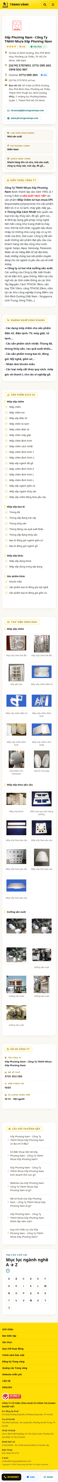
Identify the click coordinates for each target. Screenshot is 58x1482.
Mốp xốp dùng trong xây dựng (25, 566)
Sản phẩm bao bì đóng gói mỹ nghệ (28, 587)
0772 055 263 (41, 65)
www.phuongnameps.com (24, 118)
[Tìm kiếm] (45, 4)
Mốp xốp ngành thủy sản (22, 491)
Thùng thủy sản (17, 523)
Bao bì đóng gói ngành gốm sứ (26, 540)
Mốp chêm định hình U (21, 457)
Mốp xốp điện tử (18, 418)
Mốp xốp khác (15, 555)
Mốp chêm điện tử (19, 429)
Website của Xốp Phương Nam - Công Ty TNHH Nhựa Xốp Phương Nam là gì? (27, 1186)
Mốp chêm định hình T (21, 451)
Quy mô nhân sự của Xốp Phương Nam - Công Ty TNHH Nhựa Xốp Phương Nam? (26, 1233)
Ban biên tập (9, 1335)
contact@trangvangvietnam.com (16, 1461)
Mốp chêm (15, 406)
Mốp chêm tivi (17, 412)
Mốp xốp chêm (15, 401)
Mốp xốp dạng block (20, 560)
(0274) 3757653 (20, 65)
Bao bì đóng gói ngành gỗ (23, 545)
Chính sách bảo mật (13, 1355)
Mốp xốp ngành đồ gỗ (21, 463)
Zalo (45, 75)
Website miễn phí (12, 1374)
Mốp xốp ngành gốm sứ (22, 485)
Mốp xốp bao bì (16, 506)
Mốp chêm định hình (20, 440)
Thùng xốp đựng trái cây (22, 517)
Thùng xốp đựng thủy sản (23, 534)
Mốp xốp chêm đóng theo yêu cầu (27, 497)
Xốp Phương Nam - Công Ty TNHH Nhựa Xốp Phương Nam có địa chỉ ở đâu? (27, 1140)
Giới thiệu (7, 1329)
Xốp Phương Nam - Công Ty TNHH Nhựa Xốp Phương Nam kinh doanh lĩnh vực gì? (27, 1171)
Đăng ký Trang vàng (13, 1361)
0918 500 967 (18, 69)
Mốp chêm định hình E (21, 468)
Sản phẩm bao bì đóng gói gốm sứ (28, 592)
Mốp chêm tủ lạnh (19, 423)
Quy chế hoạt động (13, 1348)
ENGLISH (7, 1387)
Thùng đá (14, 512)
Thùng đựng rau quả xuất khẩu (26, 529)
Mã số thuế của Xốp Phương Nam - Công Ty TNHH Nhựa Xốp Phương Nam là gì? (27, 1202)
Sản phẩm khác (16, 576)
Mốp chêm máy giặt (20, 435)
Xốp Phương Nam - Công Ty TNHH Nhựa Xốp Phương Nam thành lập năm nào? (27, 1217)
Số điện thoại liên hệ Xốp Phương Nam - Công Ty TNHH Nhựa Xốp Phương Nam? (26, 1155)
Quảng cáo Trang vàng (14, 1367)
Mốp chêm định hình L (21, 474)
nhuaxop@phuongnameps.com (27, 110)
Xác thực (7, 1342)
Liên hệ (6, 1380)
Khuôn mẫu (15, 581)
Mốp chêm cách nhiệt (21, 446)
